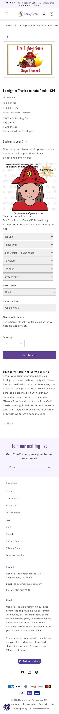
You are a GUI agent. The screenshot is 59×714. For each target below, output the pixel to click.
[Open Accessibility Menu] (6, 707)
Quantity (7, 337)
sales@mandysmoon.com (28, 583)
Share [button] (10, 423)
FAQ (8, 519)
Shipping (7, 113)
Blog (8, 526)
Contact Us (12, 498)
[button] (6, 13)
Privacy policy (29, 704)
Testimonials (13, 512)
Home (9, 25)
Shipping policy (20, 709)
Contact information (39, 709)
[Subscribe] (49, 467)
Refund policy (14, 704)
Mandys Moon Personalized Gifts (33, 700)
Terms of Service (15, 555)
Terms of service (46, 704)
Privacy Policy (14, 548)
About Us (11, 505)
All (16, 25)
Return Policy (13, 541)
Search (10, 534)
